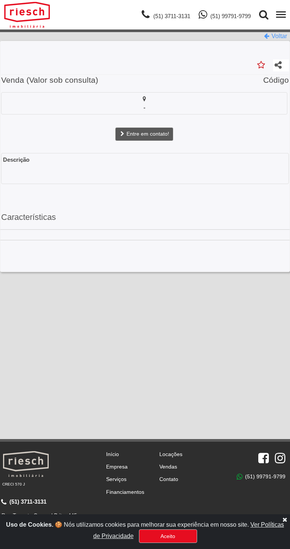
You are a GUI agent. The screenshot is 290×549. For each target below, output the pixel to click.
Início (112, 454)
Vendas (168, 467)
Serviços (116, 479)
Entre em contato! (147, 134)
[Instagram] (280, 458)
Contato (168, 479)
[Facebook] (263, 458)
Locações (170, 454)
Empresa (117, 467)
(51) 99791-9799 (264, 476)
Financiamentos (125, 492)
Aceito (167, 536)
